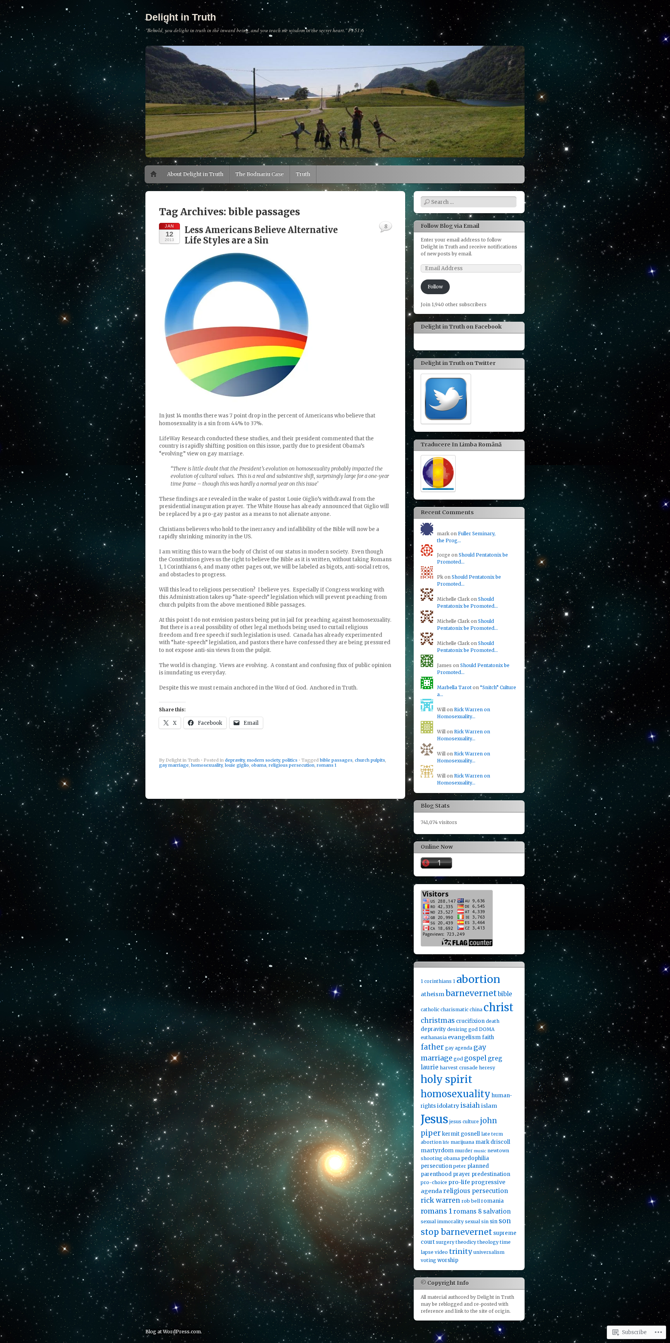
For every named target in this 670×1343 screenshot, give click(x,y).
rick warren (440, 1200)
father (432, 1047)
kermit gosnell (461, 1134)
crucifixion (470, 1021)
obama (258, 765)
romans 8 (467, 1211)
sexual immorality (442, 1221)
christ (498, 1007)
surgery (445, 1242)
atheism (432, 994)
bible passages (336, 760)
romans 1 (327, 765)
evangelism (464, 1037)
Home (153, 174)
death (492, 1021)
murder (464, 1150)
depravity (235, 760)
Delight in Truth (180, 17)
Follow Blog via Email (450, 225)
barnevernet (471, 993)
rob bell (470, 1201)
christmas (438, 1020)
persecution (436, 1166)
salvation (497, 1211)
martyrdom (437, 1150)
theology (488, 1242)
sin (493, 1221)
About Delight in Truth (195, 174)
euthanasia (434, 1037)
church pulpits (370, 760)
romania (492, 1201)
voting (428, 1260)
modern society (263, 760)
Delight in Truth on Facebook (461, 326)
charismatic (454, 1009)
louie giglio (237, 765)
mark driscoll (492, 1142)
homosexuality (207, 765)
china (476, 1009)
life (446, 1142)
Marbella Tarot (454, 687)
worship (447, 1260)
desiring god (462, 1029)
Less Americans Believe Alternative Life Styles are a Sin (261, 234)
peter (459, 1166)
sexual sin (477, 1221)
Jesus (434, 1119)
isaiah (470, 1105)
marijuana (462, 1142)
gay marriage (174, 765)
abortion (478, 979)
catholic (430, 1009)
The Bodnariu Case (259, 174)
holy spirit (446, 1079)
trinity (460, 1251)
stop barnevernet (456, 1232)
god (458, 1059)
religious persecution (291, 765)
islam (489, 1105)
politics (289, 760)
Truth (303, 174)
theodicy (466, 1242)
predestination (490, 1174)
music (480, 1150)
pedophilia (475, 1158)
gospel (475, 1058)
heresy (487, 1068)
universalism (488, 1252)
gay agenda (458, 1048)
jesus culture (464, 1121)
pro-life (459, 1182)
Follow (435, 287)
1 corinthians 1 (438, 981)
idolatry (448, 1105)
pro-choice (434, 1182)
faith (488, 1037)
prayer (461, 1174)
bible (505, 994)
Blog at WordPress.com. (173, 1331)
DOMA (487, 1029)
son (505, 1221)
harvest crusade (459, 1068)
